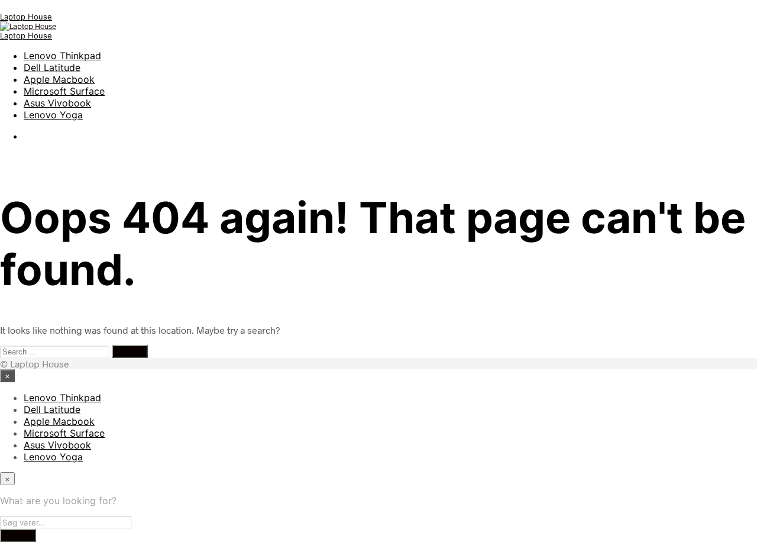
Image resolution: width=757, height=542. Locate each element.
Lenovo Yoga (53, 115)
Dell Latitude (52, 67)
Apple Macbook (59, 79)
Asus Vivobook (57, 103)
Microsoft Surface (64, 91)
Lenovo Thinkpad (62, 56)
